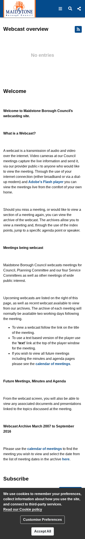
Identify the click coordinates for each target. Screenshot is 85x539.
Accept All (42, 531)
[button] (60, 8)
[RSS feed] (78, 29)
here (66, 459)
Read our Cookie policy (22, 509)
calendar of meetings (53, 364)
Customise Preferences (42, 519)
